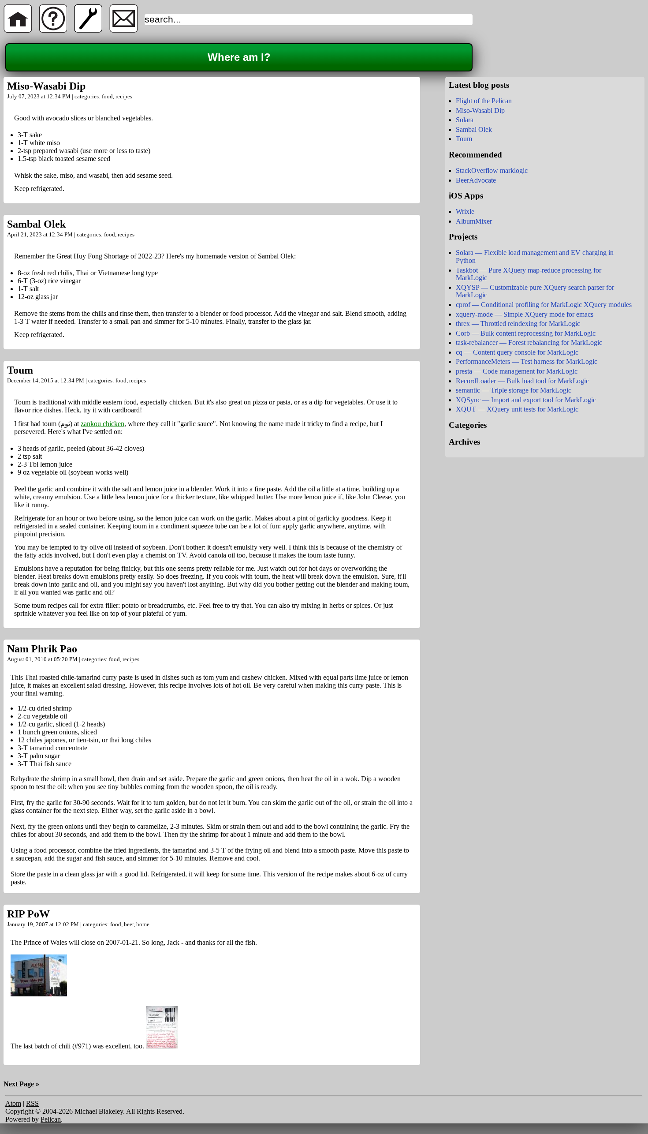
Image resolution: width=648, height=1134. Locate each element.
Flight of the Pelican (484, 101)
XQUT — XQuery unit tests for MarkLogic (517, 409)
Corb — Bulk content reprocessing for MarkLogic (526, 333)
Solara (464, 120)
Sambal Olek (36, 224)
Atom (13, 1103)
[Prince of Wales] (39, 994)
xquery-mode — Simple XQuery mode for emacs (524, 314)
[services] (88, 30)
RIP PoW (28, 914)
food (107, 96)
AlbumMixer (474, 221)
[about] (53, 30)
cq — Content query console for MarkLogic (517, 352)
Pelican (51, 1119)
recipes (123, 96)
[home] (18, 30)
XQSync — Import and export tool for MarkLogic (526, 400)
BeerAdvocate (476, 180)
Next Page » (21, 1084)
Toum (20, 370)
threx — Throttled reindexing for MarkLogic (518, 323)
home (142, 924)
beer (129, 924)
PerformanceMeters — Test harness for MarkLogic (526, 361)
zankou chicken (102, 423)
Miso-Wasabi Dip (46, 86)
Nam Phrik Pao (42, 649)
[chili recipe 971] (162, 1046)
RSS (32, 1103)
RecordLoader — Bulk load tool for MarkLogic (522, 381)
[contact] (123, 30)
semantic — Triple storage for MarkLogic (513, 390)
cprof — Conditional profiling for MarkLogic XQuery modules (544, 304)
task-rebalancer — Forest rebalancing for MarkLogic (529, 342)
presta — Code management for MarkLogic (516, 371)
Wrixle (465, 211)
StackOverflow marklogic (492, 170)
